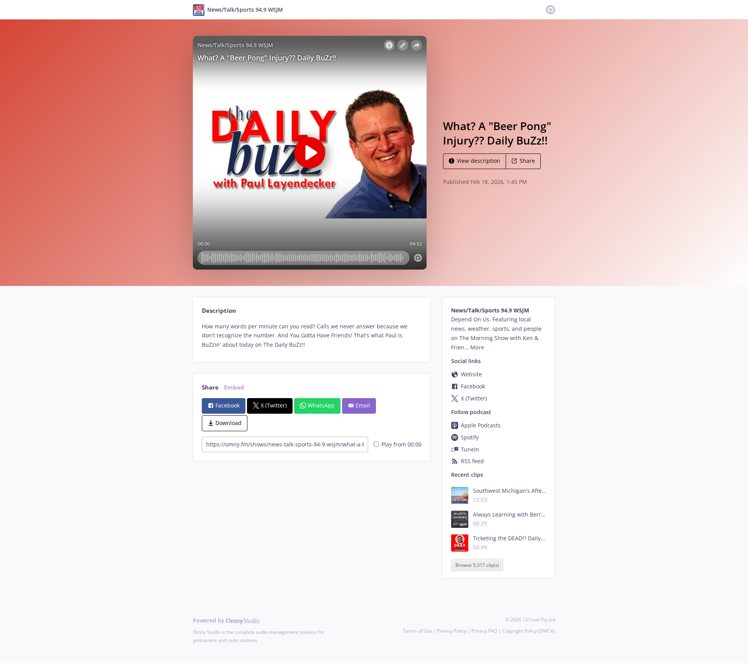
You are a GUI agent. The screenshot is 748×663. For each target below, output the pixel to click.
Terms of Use (417, 631)
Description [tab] (219, 311)
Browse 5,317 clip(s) (477, 565)
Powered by (209, 620)
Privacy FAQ (484, 631)
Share (527, 160)
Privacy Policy (451, 631)
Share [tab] (210, 387)
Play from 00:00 (401, 444)
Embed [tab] (234, 387)
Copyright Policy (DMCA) (528, 631)
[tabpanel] (311, 335)
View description (478, 160)
